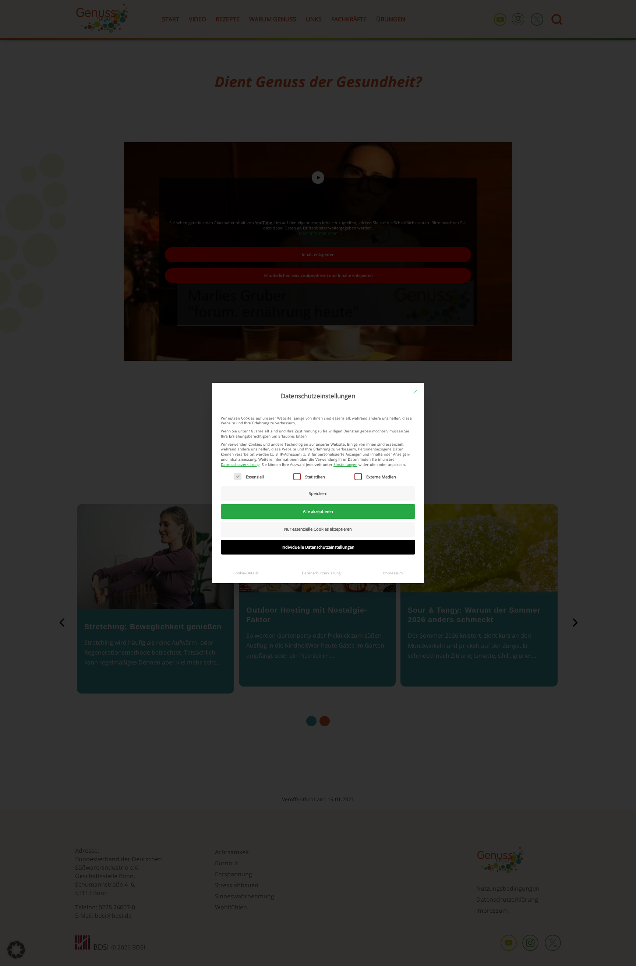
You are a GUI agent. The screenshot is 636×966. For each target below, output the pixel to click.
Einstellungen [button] (345, 464)
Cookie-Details (246, 573)
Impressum (393, 573)
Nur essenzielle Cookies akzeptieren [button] (318, 529)
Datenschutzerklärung (240, 464)
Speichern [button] (318, 493)
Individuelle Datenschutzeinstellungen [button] (318, 547)
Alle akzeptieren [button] (318, 511)
